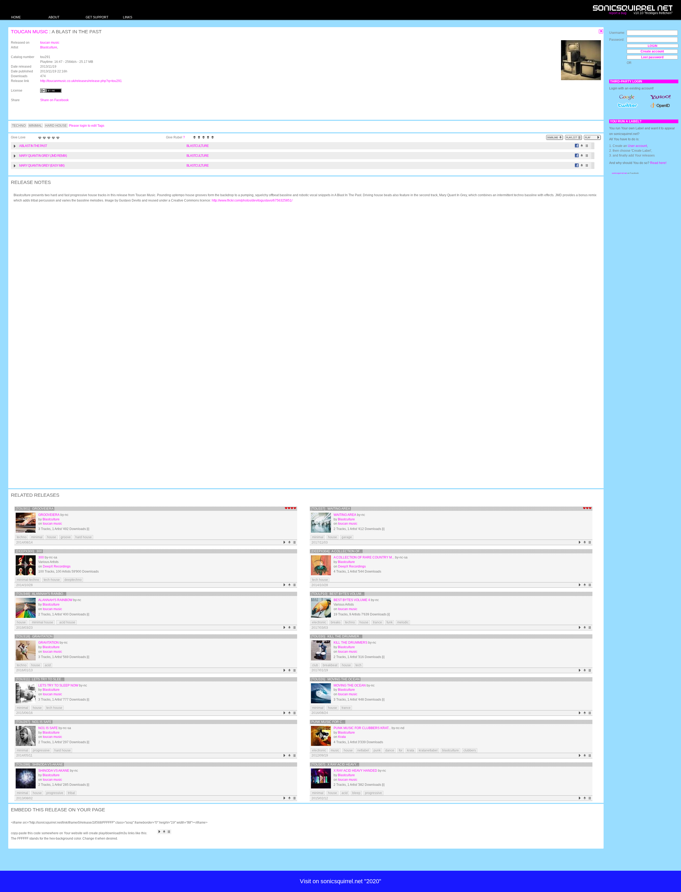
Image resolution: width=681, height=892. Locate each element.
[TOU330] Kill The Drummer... (336, 636)
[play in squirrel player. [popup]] (592, 137)
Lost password (652, 57)
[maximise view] (601, 31)
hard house (83, 537)
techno (22, 537)
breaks (335, 622)
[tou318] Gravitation (34, 636)
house (51, 537)
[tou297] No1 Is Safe (34, 722)
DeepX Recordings (56, 566)
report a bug (617, 13)
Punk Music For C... (327, 722)
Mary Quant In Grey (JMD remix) (43, 156)
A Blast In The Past (33, 146)
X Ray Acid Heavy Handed (355, 770)
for (400, 750)
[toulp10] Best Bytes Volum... (337, 594)
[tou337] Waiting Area (330, 509)
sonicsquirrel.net (619, 173)
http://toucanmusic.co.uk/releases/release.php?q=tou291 (81, 81)
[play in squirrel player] (26, 523)
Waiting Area (345, 515)
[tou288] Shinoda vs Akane (39, 764)
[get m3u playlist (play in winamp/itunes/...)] (573, 137)
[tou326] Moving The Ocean (335, 679)
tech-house (52, 580)
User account (637, 146)
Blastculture (48, 47)
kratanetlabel (428, 750)
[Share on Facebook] (576, 145)
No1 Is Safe (48, 728)
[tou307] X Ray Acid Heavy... (334, 764)
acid (48, 665)
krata (410, 750)
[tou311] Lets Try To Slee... (40, 679)
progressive (41, 750)
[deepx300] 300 (29, 551)
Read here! (658, 163)
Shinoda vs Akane (53, 770)
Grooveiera (49, 515)
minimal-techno (28, 580)
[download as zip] (554, 137)
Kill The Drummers (350, 642)
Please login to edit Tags (86, 126)
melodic (403, 622)
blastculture (450, 750)
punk (377, 750)
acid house (66, 622)
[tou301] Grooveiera (34, 509)
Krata (342, 737)
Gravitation (48, 642)
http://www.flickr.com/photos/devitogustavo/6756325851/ (252, 200)
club (315, 665)
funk (390, 622)
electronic (319, 622)
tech (358, 665)
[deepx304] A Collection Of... (336, 551)
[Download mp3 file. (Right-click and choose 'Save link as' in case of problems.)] (581, 145)
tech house (320, 580)
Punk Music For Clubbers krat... (362, 728)
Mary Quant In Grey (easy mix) (41, 165)
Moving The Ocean (350, 685)
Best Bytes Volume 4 (352, 600)
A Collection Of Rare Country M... (364, 557)
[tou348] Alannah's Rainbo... (40, 594)
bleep (356, 793)
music (335, 750)
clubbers (469, 750)
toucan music (29, 31)
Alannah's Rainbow (55, 600)
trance (377, 622)
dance (389, 750)
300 (41, 557)
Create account (652, 51)
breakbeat (330, 665)
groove (66, 537)
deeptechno (73, 580)
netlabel (363, 750)
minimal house (41, 622)
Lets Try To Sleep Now (58, 685)
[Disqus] (303, 276)
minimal (37, 537)
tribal (71, 793)
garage (347, 537)
